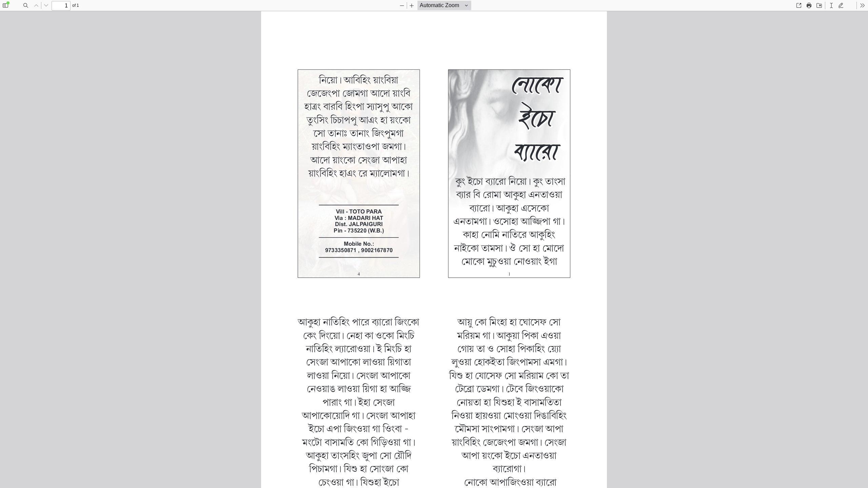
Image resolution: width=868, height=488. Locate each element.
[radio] (831, 5)
